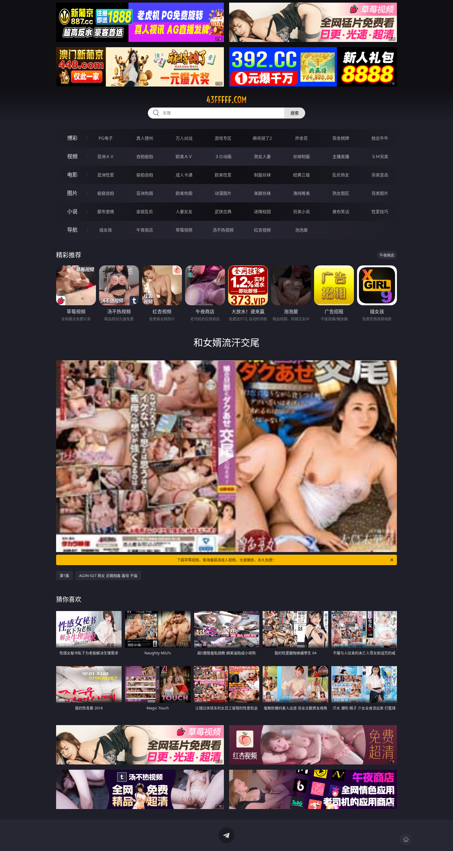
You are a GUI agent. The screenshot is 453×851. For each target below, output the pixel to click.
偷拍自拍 (144, 175)
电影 (72, 174)
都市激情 (105, 212)
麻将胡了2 (262, 138)
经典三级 (301, 175)
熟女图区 (340, 193)
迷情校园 (262, 212)
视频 (72, 156)
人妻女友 (184, 212)
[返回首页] (406, 839)
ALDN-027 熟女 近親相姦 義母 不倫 (108, 575)
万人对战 (184, 138)
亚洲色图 (144, 193)
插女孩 (105, 230)
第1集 (64, 575)
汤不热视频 (223, 230)
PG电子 (106, 138)
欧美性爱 (223, 175)
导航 (72, 229)
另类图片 (379, 193)
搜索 (294, 113)
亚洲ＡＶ (105, 156)
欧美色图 (184, 193)
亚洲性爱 (105, 175)
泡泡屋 (301, 230)
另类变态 (379, 175)
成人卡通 (184, 175)
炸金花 (301, 138)
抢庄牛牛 (379, 138)
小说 (72, 211)
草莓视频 (184, 230)
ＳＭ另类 (379, 156)
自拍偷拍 (144, 156)
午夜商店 (144, 230)
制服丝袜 (262, 175)
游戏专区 (223, 138)
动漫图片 (223, 193)
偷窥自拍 (105, 193)
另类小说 (301, 212)
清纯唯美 (301, 193)
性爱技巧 (379, 212)
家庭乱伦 (144, 212)
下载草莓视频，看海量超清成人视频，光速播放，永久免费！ (226, 559)
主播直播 (340, 156)
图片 (72, 193)
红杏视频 (262, 230)
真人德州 (144, 138)
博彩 (72, 138)
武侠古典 (223, 212)
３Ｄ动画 (223, 156)
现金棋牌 (340, 138)
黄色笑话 (340, 212)
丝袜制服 (301, 156)
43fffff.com (226, 99)
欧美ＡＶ (184, 156)
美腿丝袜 (262, 193)
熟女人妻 (262, 156)
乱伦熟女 (340, 175)
